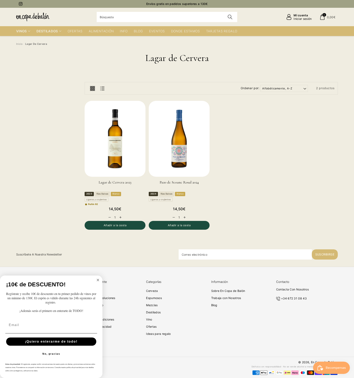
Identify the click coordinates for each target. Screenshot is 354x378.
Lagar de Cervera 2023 (115, 182)
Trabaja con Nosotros (226, 298)
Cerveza (152, 290)
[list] (102, 88)
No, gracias (51, 353)
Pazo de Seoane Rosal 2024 (179, 182)
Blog (214, 305)
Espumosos (154, 298)
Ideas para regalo (158, 333)
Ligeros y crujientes (96, 199)
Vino (149, 319)
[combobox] (167, 17)
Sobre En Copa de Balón (228, 290)
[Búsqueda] (230, 17)
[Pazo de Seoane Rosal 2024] (179, 139)
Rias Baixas (102, 193)
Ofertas (151, 326)
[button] (327, 16)
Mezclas (152, 305)
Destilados (153, 312)
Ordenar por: (250, 88)
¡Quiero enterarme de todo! (51, 341)
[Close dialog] (97, 280)
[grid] (92, 88)
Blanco (115, 193)
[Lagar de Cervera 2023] (115, 139)
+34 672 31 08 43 (294, 298)
